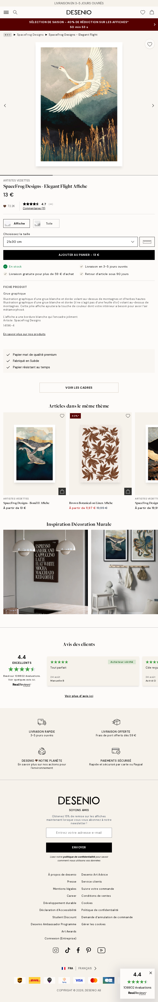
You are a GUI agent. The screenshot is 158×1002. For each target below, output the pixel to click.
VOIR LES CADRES (78, 387)
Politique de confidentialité (99, 910)
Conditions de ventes (96, 896)
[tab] (26, 173)
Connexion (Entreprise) (61, 938)
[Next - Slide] (153, 105)
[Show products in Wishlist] (142, 12)
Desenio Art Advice (94, 874)
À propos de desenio (62, 874)
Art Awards (69, 931)
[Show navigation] (6, 12)
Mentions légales (65, 889)
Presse (72, 881)
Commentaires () (34, 208)
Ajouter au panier (79, 255)
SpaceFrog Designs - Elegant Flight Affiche (73, 34)
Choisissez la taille (16, 234)
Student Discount (64, 917)
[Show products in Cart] (151, 12)
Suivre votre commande (97, 889)
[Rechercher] (15, 12)
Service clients (91, 881)
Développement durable (60, 903)
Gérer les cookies (93, 924)
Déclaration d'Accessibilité (58, 910)
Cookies (87, 903)
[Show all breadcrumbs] (7, 35)
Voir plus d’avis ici (79, 696)
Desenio (91, 990)
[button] (147, 242)
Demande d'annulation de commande (107, 917)
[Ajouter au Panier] (62, 491)
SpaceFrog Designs (30, 34)
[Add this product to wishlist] (150, 44)
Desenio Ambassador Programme (54, 924)
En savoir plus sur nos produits (24, 334)
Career (72, 896)
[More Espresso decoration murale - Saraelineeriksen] (45, 572)
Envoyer (79, 847)
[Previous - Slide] (5, 105)
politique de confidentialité (79, 856)
